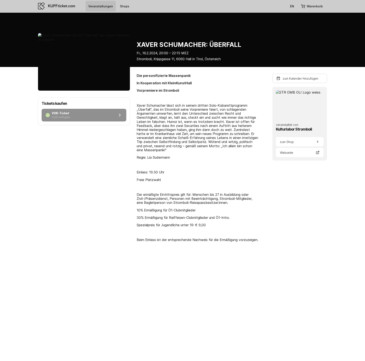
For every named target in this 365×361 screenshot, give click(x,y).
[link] (101, 6)
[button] (299, 78)
